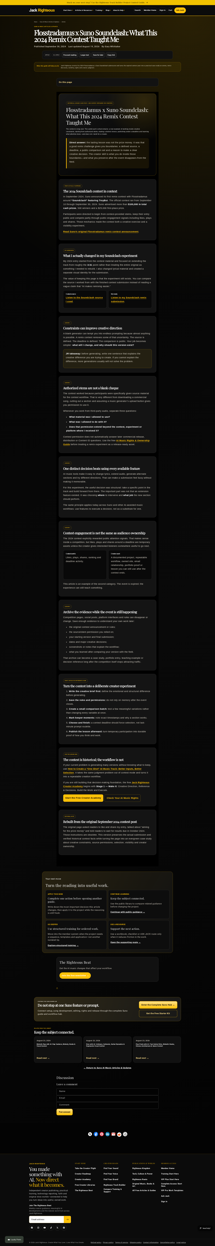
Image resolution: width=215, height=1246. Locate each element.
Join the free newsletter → (75, 975)
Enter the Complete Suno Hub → (158, 1005)
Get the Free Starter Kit (158, 1013)
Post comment (64, 1112)
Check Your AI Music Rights (122, 798)
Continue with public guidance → (127, 912)
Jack (41, 10)
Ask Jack (180, 10)
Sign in (162, 10)
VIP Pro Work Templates (172, 1190)
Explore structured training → (63, 945)
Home (35, 21)
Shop (108, 10)
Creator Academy (83, 1179)
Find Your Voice (111, 1174)
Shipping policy (135, 1242)
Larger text (85, 55)
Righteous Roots (139, 1179)
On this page (65, 82)
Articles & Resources (83, 10)
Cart (170, 10)
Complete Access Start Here (171, 1185)
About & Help (118, 10)
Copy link (111, 55)
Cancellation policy (167, 1242)
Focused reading (69, 55)
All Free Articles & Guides (144, 1190)
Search (138, 10)
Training (98, 10)
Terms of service (121, 1242)
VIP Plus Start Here (170, 1179)
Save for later (98, 55)
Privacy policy (108, 1242)
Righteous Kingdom (141, 1168)
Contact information (151, 1242)
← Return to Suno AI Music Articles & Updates (107, 1068)
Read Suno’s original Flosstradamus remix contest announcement (100, 231)
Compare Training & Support (113, 1190)
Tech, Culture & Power (142, 1174)
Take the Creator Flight (85, 1168)
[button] (57, 988)
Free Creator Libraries (85, 1185)
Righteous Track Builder (115, 1185)
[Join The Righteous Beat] (67, 1219)
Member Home (150, 10)
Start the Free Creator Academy (83, 798)
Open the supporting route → (125, 942)
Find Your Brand (111, 1179)
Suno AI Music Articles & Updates (49, 21)
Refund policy (96, 1242)
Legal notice (181, 1242)
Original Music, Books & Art (143, 1185)
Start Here (67, 10)
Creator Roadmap (83, 1174)
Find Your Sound (111, 1168)
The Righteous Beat (84, 1190)
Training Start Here (170, 1174)
